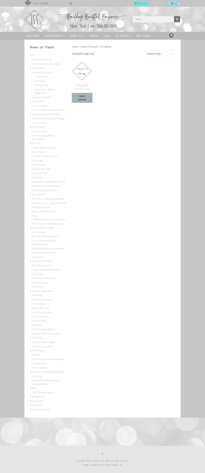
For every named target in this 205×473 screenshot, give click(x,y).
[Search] (177, 19)
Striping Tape (39, 173)
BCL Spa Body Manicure (45, 236)
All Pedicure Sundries (44, 278)
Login (107, 36)
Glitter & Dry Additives (44, 147)
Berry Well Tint (40, 308)
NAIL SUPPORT (38, 194)
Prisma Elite (41, 76)
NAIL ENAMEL (37, 127)
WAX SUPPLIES (38, 350)
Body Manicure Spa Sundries (48, 248)
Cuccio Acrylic (40, 122)
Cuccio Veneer (40, 105)
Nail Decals (38, 151)
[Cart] (71, 3)
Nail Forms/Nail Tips (43, 211)
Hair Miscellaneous (43, 392)
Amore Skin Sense (42, 299)
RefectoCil (37, 325)
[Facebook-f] (102, 454)
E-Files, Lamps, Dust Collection (49, 203)
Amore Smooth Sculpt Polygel (48, 118)
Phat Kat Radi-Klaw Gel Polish (48, 110)
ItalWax (36, 354)
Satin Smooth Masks (43, 329)
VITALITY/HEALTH (40, 409)
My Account (121, 36)
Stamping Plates (41, 168)
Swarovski (37, 177)
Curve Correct (39, 282)
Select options (82, 97)
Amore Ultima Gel (42, 59)
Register (94, 36)
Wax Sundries (40, 367)
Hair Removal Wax (42, 312)
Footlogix (37, 274)
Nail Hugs (37, 160)
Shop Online (32, 36)
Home (75, 46)
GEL (32, 55)
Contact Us (75, 36)
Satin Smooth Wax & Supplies (48, 359)
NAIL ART (35, 143)
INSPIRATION (37, 396)
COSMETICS (36, 337)
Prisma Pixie (41, 85)
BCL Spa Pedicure (42, 265)
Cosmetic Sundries (42, 346)
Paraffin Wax (39, 320)
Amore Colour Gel (42, 72)
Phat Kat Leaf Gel (41, 97)
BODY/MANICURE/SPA (42, 227)
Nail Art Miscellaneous (44, 190)
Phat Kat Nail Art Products (46, 185)
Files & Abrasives (41, 207)
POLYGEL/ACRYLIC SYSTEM (44, 114)
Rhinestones (39, 164)
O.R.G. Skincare (40, 316)
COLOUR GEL (37, 68)
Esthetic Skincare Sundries (46, 333)
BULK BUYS (36, 401)
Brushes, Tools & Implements (48, 198)
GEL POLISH (36, 101)
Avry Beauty (39, 232)
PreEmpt (37, 376)
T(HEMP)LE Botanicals (44, 252)
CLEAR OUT (36, 405)
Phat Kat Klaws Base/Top (46, 63)
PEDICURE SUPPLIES (41, 261)
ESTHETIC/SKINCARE (41, 291)
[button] (171, 35)
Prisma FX (40, 81)
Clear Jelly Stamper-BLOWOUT (49, 181)
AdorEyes (37, 295)
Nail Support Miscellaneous (47, 223)
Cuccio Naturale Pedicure (46, 269)
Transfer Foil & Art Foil (44, 156)
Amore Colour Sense (43, 342)
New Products (143, 36)
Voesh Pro (37, 257)
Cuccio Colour (40, 131)
